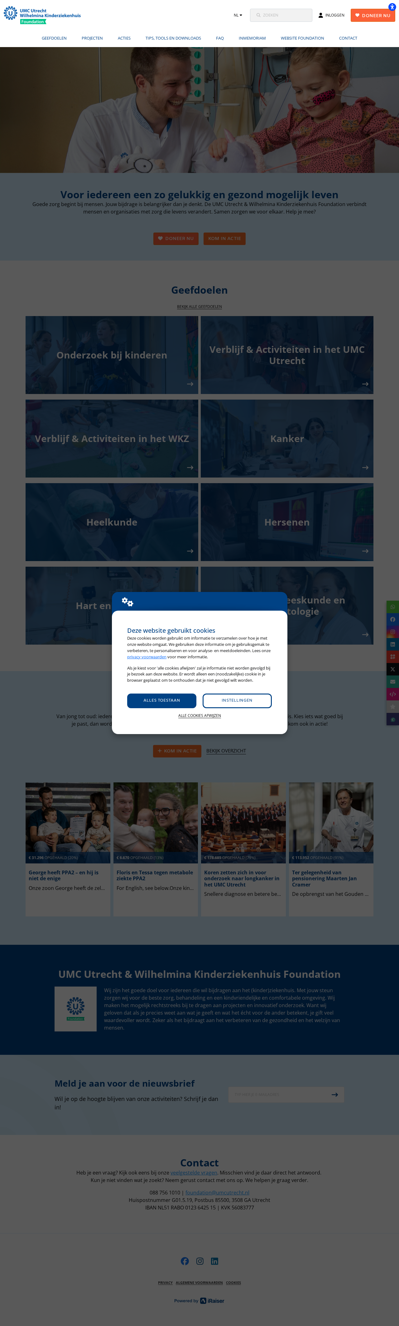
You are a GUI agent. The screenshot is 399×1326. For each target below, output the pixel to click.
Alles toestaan (161, 700)
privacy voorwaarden (146, 657)
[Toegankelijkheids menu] (392, 7)
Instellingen (237, 700)
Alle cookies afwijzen (199, 715)
